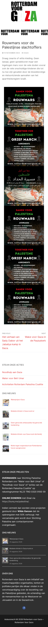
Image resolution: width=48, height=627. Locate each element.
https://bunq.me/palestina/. (15, 501)
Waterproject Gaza (18, 400)
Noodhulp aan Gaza (12, 372)
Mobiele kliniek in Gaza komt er (22, 411)
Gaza (26, 53)
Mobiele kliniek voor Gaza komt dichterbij (26, 434)
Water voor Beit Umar (13, 378)
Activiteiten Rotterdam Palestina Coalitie (22, 384)
